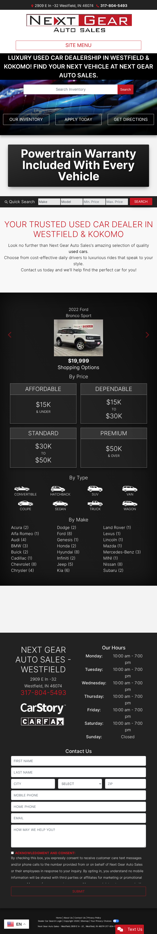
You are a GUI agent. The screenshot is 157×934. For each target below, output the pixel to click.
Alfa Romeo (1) (25, 533)
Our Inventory (26, 119)
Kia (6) (63, 570)
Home (59, 917)
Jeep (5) (65, 564)
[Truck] (95, 505)
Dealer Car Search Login (50, 921)
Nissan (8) (113, 564)
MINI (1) (110, 558)
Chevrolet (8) (24, 564)
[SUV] (95, 491)
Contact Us (79, 917)
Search (125, 89)
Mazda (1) (112, 545)
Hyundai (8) (68, 552)
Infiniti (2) (66, 558)
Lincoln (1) (113, 539)
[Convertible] (25, 491)
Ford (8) (64, 533)
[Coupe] (25, 505)
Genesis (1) (67, 539)
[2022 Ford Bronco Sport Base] (78, 337)
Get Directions (131, 119)
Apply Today (78, 119)
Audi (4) (18, 539)
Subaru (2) (113, 570)
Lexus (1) (112, 533)
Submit (78, 891)
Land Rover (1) (117, 527)
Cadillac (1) (21, 558)
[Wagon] (129, 505)
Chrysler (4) (22, 570)
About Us (68, 917)
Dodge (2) (66, 527)
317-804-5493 (113, 5)
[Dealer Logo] (78, 23)
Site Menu (78, 45)
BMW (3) (19, 545)
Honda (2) (66, 545)
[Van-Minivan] (129, 491)
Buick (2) (19, 552)
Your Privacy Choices (101, 921)
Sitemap (85, 921)
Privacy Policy (94, 917)
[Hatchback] (60, 491)
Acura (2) (20, 527)
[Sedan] (60, 505)
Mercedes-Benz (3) (122, 552)
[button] (10, 335)
